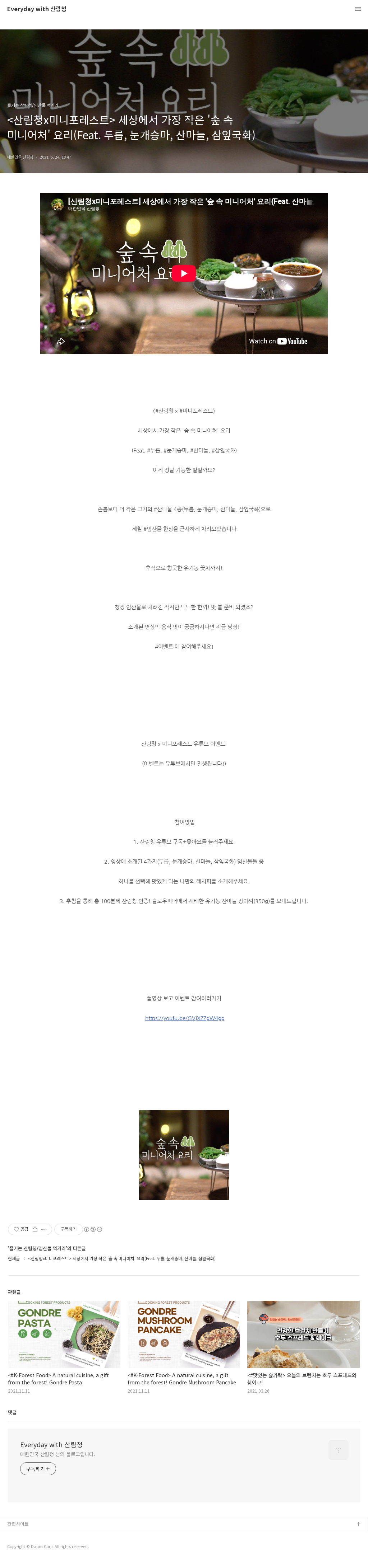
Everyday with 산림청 (36, 9)
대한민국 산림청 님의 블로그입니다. (57, 1454)
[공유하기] (35, 1229)
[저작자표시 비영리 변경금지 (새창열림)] (92, 1229)
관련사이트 (18, 1523)
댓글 (12, 1412)
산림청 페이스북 (23, 1536)
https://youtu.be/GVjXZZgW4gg (185, 1018)
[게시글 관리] (44, 1229)
